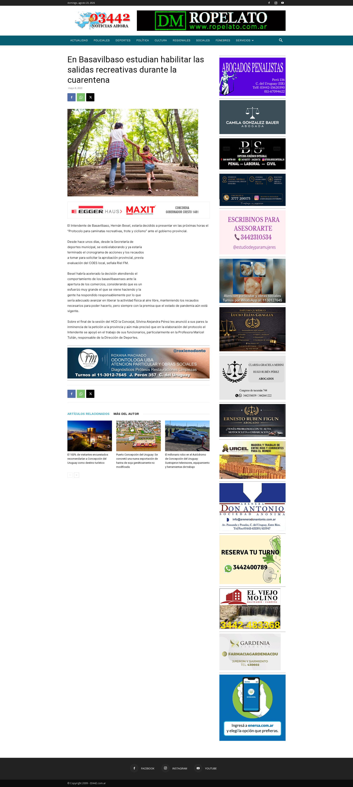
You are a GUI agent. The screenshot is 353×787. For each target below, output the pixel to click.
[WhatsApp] (81, 97)
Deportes (123, 40)
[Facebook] (269, 3)
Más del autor (126, 414)
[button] (281, 41)
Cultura (161, 40)
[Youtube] (282, 3)
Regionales (181, 40)
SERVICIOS (243, 40)
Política (142, 40)
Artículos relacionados (88, 414)
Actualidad (79, 40)
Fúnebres (223, 40)
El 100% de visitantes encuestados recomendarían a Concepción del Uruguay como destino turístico (87, 458)
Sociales (203, 40)
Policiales (102, 40)
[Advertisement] (179, 265)
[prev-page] (70, 475)
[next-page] (76, 475)
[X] (90, 97)
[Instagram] (276, 3)
